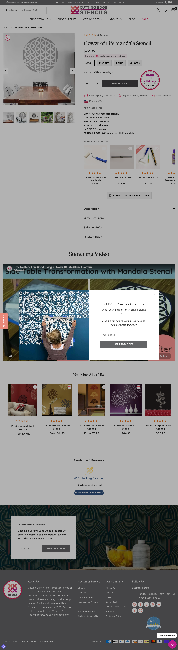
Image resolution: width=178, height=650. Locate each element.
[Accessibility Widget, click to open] (3, 646)
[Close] (154, 294)
